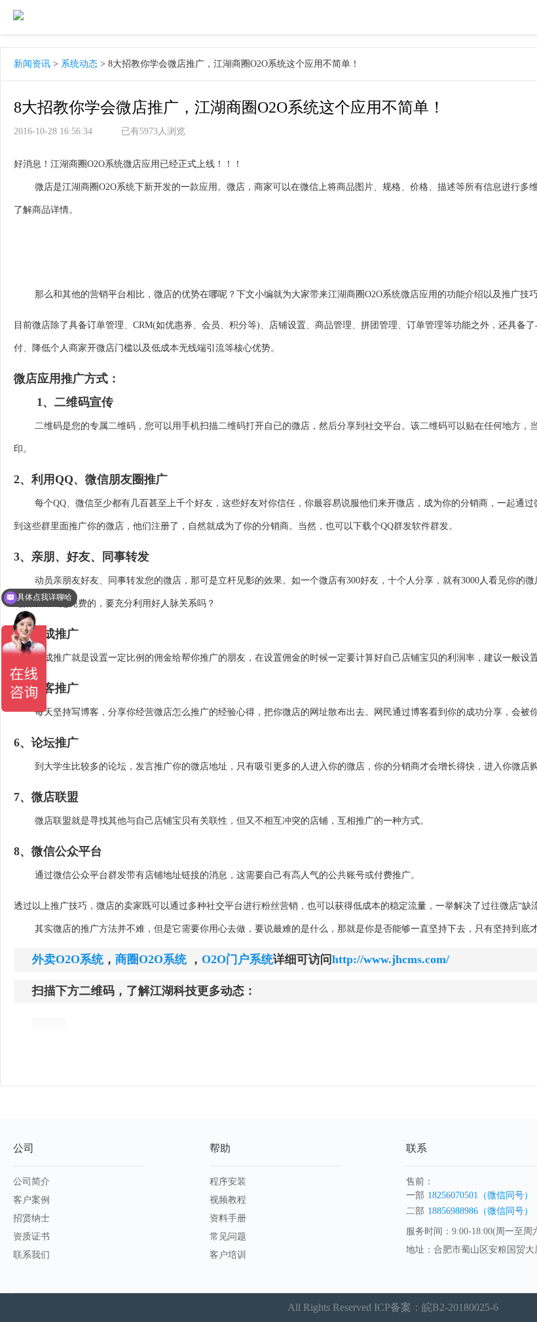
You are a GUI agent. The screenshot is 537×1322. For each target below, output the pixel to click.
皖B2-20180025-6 (460, 1307)
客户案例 (31, 1200)
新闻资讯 (32, 64)
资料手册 (228, 1218)
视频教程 (228, 1200)
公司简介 (31, 1181)
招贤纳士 (31, 1218)
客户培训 (228, 1255)
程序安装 (228, 1181)
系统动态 (79, 64)
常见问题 (228, 1236)
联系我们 (31, 1255)
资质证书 (31, 1236)
